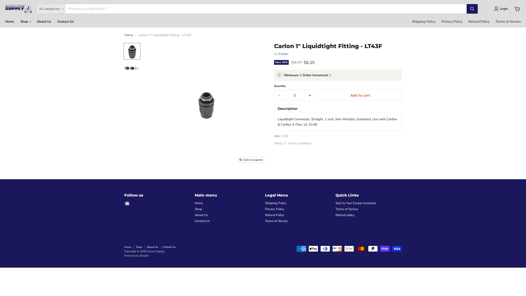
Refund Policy (478, 21)
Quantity (280, 86)
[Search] (472, 9)
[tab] (287, 108)
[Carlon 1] (132, 51)
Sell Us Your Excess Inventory (356, 203)
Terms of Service (508, 21)
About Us (44, 21)
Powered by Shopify (136, 256)
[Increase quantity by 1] (310, 95)
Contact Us (65, 21)
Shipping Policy (423, 21)
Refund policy (345, 215)
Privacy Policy (452, 21)
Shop (24, 21)
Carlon (283, 54)
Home (9, 21)
